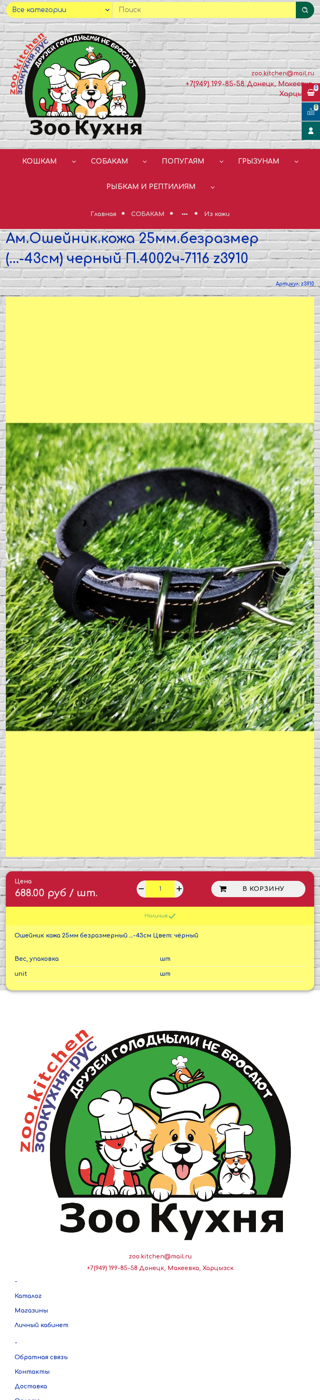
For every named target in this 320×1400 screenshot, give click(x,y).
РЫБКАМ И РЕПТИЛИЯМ (150, 187)
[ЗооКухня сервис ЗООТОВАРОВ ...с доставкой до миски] (80, 84)
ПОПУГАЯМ (183, 161)
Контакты (32, 1372)
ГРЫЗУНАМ (258, 161)
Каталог (28, 1296)
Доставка (31, 1386)
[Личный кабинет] (311, 131)
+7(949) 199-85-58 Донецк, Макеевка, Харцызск (160, 1268)
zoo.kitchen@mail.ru (282, 73)
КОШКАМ (39, 161)
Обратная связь (41, 1357)
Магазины (31, 1311)
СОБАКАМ (109, 161)
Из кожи (217, 214)
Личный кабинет (41, 1325)
